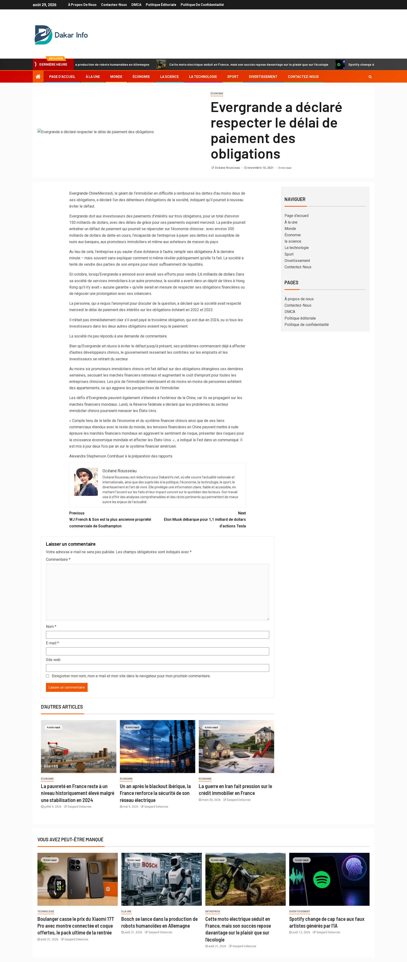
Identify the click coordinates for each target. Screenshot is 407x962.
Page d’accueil (62, 77)
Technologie (45, 911)
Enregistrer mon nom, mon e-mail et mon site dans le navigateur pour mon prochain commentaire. (131, 676)
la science (169, 77)
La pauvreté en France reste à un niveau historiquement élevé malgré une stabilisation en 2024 (77, 793)
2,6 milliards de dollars (216, 274)
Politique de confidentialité (202, 5)
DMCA (136, 5)
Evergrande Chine (83, 193)
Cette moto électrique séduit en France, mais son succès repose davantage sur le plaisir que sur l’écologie (215, 64)
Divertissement (263, 77)
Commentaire (58, 559)
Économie (141, 77)
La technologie (203, 77)
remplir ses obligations (193, 251)
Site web (53, 659)
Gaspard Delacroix (79, 806)
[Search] (370, 76)
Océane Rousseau (227, 167)
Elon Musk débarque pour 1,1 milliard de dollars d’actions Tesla (205, 519)
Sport (233, 77)
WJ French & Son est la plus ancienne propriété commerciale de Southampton (110, 519)
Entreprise (212, 911)
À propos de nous (82, 5)
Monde (116, 77)
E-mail (52, 643)
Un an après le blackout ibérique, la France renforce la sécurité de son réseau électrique (155, 793)
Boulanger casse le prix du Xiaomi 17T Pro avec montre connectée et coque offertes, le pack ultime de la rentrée (75, 926)
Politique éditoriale (161, 5)
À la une (93, 77)
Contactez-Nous (114, 5)
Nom (51, 626)
